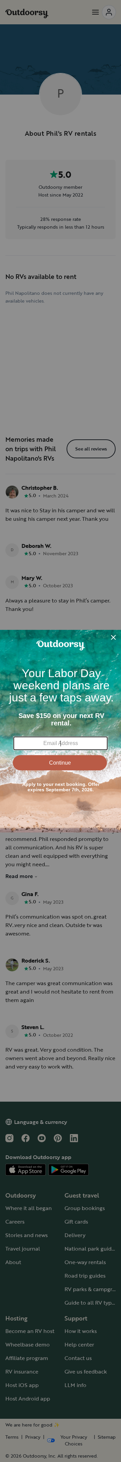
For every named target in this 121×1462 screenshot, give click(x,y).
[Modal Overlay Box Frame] (60, 731)
